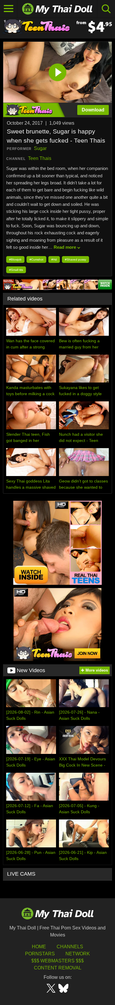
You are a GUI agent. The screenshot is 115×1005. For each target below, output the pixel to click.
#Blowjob (15, 259)
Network (77, 953)
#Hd (54, 259)
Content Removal (57, 967)
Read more (65, 247)
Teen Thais (39, 158)
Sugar (40, 148)
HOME (39, 946)
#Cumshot (36, 259)
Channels (70, 946)
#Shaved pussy (75, 259)
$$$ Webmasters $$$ (57, 960)
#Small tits (16, 269)
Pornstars (40, 953)
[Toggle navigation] (8, 9)
